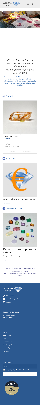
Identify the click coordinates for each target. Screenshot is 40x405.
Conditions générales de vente (11, 345)
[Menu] (28, 4)
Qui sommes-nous (7, 341)
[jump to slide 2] (17, 25)
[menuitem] (28, 4)
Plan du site (6, 351)
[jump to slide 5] (24, 25)
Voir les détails (27, 151)
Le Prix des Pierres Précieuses (20, 199)
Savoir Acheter (7, 335)
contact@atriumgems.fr (12, 299)
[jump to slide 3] (19, 25)
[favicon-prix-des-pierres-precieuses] (20, 180)
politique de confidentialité (17, 370)
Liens (4, 338)
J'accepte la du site (17, 370)
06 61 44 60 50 (9, 296)
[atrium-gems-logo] (16, 4)
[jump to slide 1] (15, 25)
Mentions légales (7, 348)
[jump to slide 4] (21, 25)
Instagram (8, 302)
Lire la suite (12, 151)
